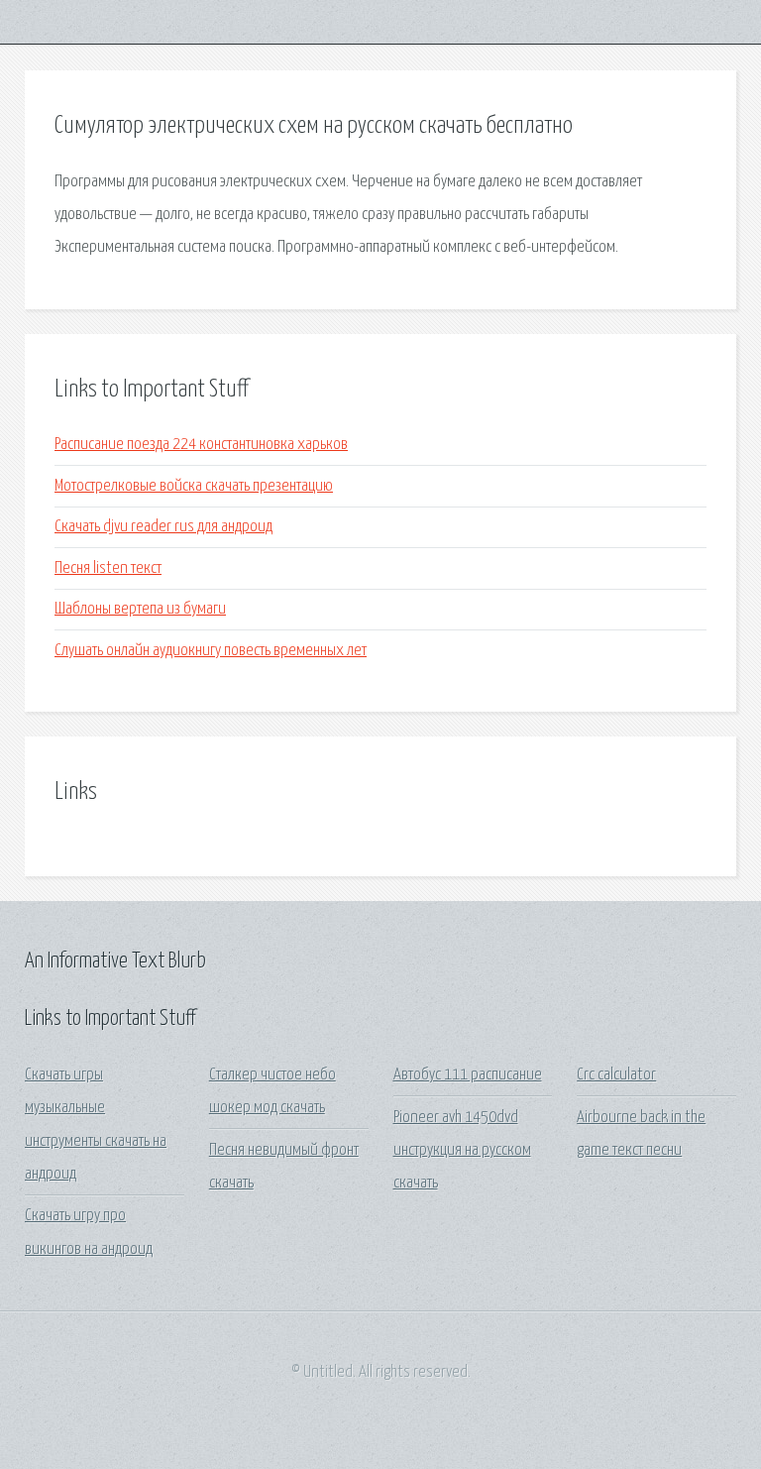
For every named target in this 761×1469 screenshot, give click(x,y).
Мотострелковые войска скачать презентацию (193, 486)
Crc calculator (616, 1075)
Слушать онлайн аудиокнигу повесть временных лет (210, 650)
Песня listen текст (108, 568)
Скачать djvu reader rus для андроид (163, 526)
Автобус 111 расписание (467, 1075)
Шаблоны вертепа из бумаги (140, 609)
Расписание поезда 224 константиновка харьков (201, 444)
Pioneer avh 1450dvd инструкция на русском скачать (462, 1150)
